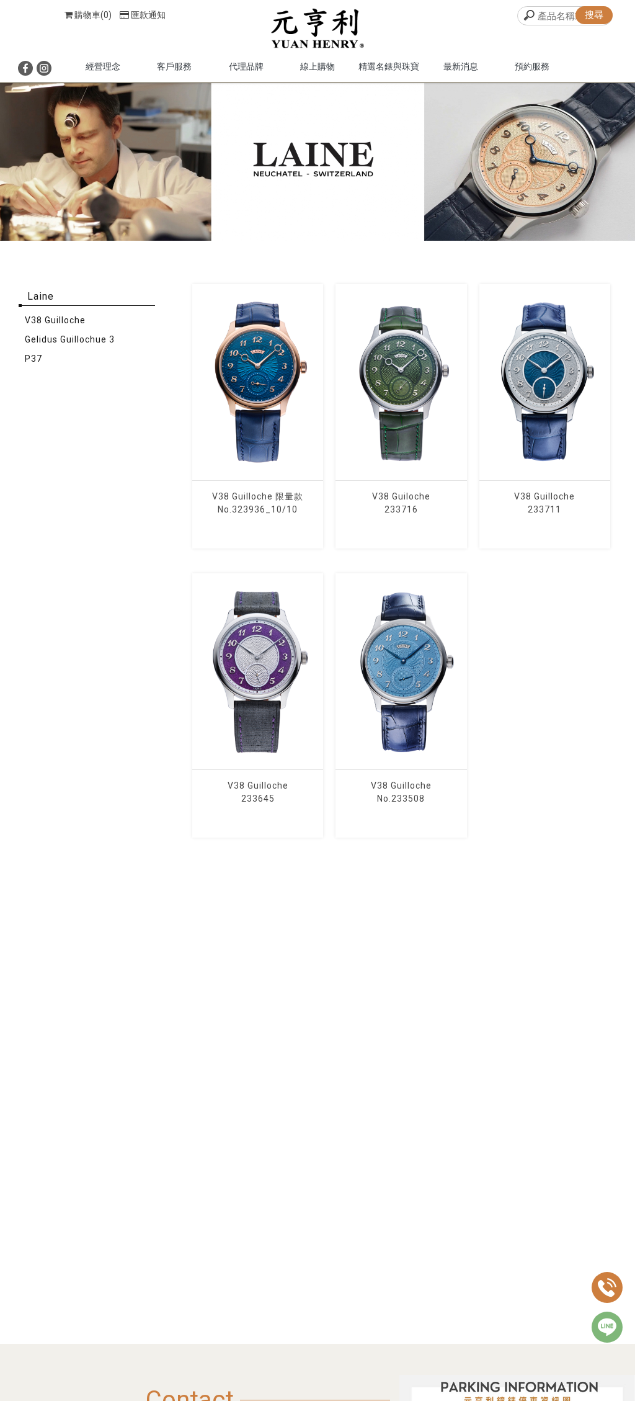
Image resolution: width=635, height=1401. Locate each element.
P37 (33, 359)
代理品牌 (246, 66)
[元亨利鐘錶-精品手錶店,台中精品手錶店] (317, 29)
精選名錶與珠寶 (388, 66)
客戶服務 (174, 66)
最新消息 (460, 66)
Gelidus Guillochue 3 (70, 339)
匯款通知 (148, 15)
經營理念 (103, 66)
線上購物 (317, 66)
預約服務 (532, 66)
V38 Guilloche (55, 320)
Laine (40, 296)
